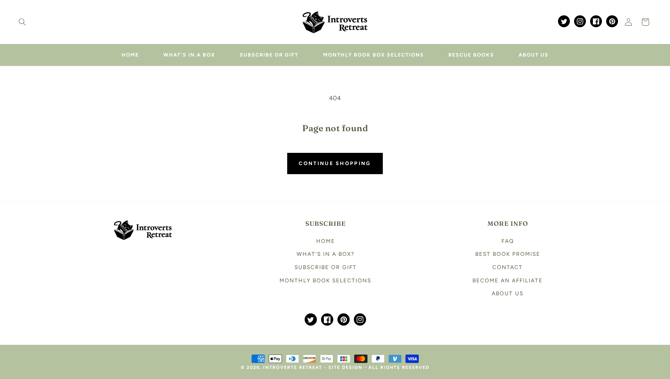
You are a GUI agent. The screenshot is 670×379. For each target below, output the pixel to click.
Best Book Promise (507, 254)
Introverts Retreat (292, 367)
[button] (22, 22)
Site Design (345, 367)
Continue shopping (335, 163)
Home (325, 241)
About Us (507, 293)
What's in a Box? (326, 254)
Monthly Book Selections (325, 280)
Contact (507, 267)
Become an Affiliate (507, 280)
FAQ (507, 241)
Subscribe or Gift (326, 267)
